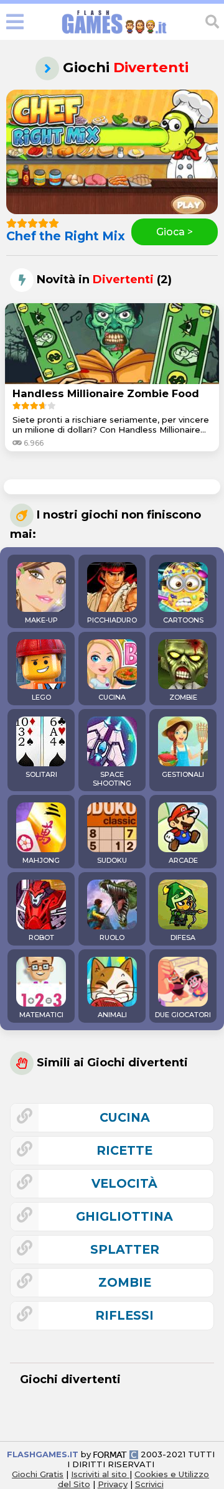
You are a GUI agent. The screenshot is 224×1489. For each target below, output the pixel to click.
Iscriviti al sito (100, 1474)
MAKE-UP (41, 620)
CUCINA (112, 697)
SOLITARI (41, 774)
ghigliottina (124, 1216)
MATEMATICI (41, 1014)
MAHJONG (41, 860)
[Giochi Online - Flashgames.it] (114, 34)
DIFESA (182, 937)
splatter (124, 1249)
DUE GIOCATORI (183, 1014)
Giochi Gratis (37, 1474)
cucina (125, 1117)
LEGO (41, 697)
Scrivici (149, 1484)
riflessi (124, 1315)
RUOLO (112, 937)
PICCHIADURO (112, 620)
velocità (124, 1183)
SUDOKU (112, 860)
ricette (124, 1150)
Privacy (113, 1484)
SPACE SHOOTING (112, 778)
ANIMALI (112, 1014)
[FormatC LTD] (115, 1454)
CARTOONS (183, 620)
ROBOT (41, 937)
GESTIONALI (183, 774)
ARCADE (183, 860)
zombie (124, 1282)
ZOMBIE (183, 697)
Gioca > (174, 232)
